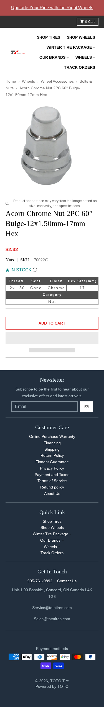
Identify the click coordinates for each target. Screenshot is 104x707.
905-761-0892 (39, 581)
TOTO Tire (59, 681)
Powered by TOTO (52, 686)
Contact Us (67, 581)
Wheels (29, 81)
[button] (52, 338)
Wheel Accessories (57, 81)
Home (11, 81)
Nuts (10, 259)
